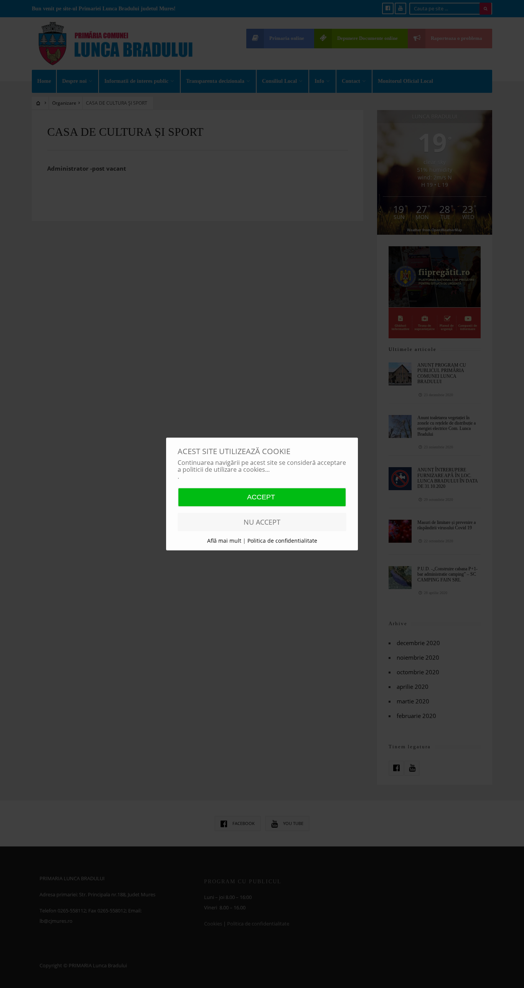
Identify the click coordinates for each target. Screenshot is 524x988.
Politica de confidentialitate (282, 540)
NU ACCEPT (262, 522)
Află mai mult (225, 540)
